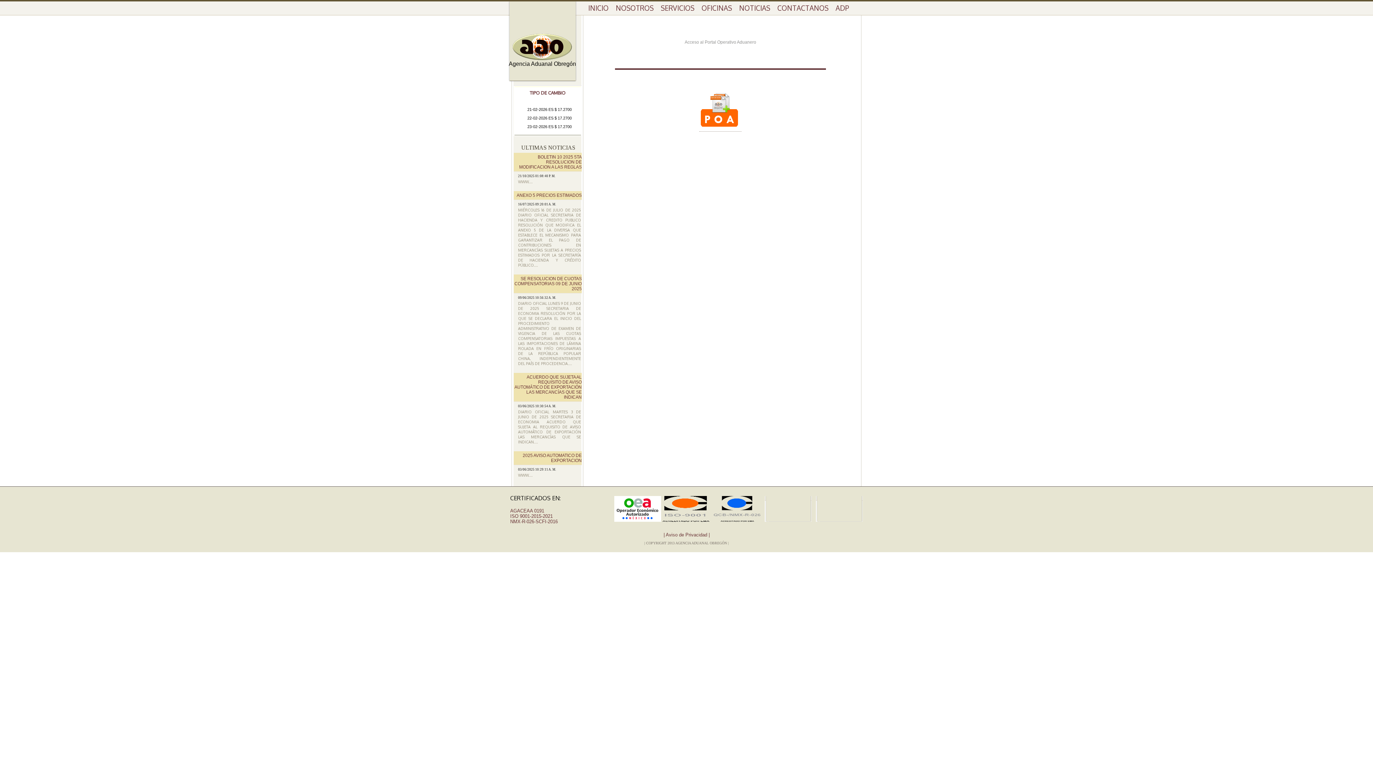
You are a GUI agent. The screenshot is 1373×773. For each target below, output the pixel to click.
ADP (842, 8)
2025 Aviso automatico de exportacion (552, 458)
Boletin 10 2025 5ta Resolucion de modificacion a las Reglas (550, 162)
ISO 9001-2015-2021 (531, 516)
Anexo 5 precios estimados (549, 195)
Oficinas (717, 8)
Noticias (754, 8)
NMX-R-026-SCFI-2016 (534, 521)
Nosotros (635, 8)
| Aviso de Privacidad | (687, 535)
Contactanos (802, 8)
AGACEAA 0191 (527, 511)
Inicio (598, 8)
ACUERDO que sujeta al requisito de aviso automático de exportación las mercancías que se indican (548, 387)
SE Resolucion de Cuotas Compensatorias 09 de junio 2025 (548, 283)
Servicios (677, 8)
